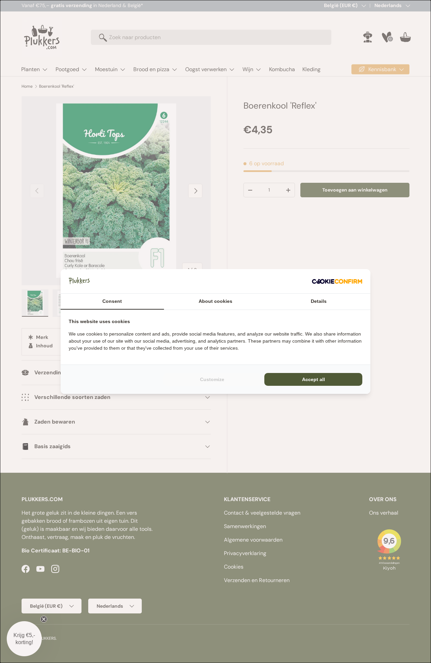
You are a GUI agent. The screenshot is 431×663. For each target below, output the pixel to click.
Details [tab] (319, 301)
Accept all (313, 379)
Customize (212, 379)
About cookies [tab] (215, 301)
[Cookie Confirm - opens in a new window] (337, 281)
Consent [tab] (112, 301)
